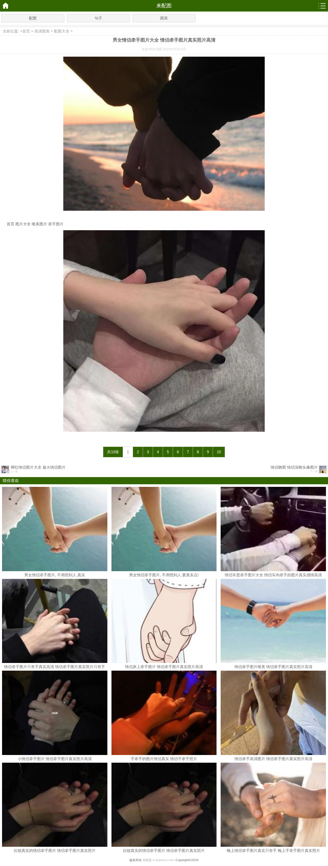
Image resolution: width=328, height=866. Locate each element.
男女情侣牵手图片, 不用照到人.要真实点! (164, 575)
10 (219, 452)
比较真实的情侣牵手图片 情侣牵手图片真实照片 (55, 850)
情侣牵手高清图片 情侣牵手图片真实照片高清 (273, 759)
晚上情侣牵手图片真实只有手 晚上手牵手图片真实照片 (273, 850)
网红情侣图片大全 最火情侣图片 (38, 467)
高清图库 (42, 31)
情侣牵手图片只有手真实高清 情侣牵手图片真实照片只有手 (54, 666)
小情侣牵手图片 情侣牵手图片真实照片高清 (55, 759)
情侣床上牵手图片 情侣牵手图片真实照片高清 (164, 666)
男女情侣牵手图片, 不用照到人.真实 (54, 575)
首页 (26, 31)
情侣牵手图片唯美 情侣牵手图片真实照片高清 (273, 666)
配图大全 (61, 31)
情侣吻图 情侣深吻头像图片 (294, 467)
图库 (164, 18)
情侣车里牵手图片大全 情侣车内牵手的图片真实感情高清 (273, 575)
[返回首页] (6, 6)
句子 (98, 18)
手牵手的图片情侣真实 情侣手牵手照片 (164, 759)
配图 (33, 18)
